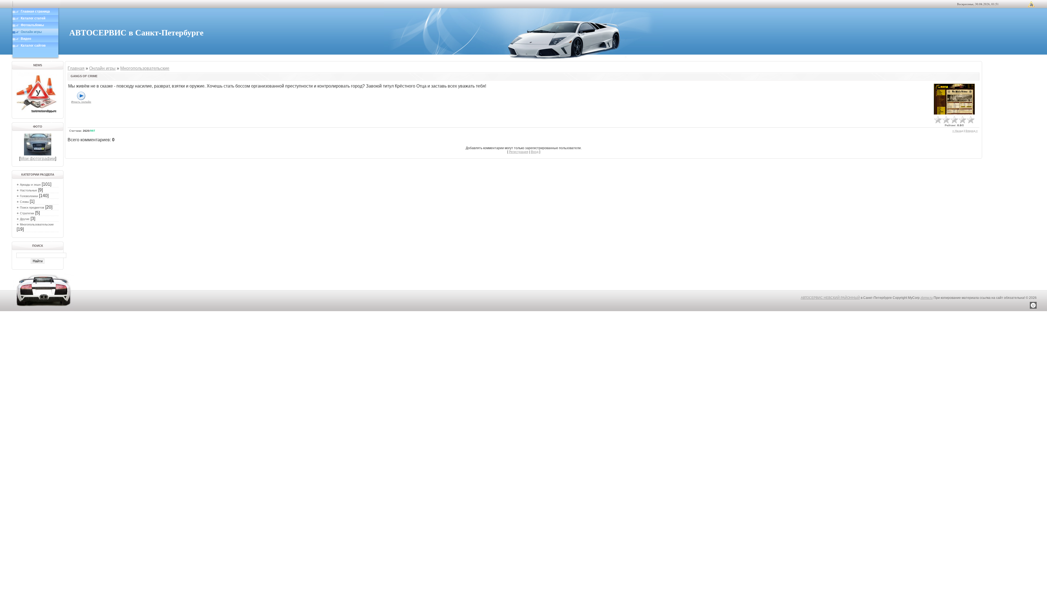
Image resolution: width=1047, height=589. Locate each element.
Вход (534, 152)
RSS (1031, 4)
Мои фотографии (37, 158)
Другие (24, 219)
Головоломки (29, 196)
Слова (24, 201)
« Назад (957, 130)
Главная (76, 68)
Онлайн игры (102, 68)
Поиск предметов (32, 207)
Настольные (28, 190)
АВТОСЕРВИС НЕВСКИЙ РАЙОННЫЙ (830, 298)
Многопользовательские (37, 224)
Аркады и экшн (30, 184)
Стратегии (27, 213)
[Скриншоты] (954, 99)
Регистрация (518, 152)
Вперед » (971, 130)
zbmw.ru (926, 298)
